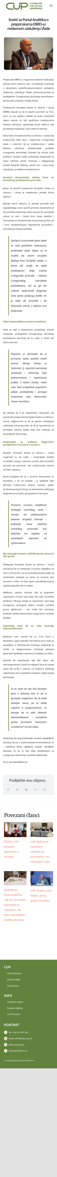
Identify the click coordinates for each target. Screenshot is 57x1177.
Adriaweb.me (29, 1060)
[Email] (44, 789)
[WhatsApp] (35, 789)
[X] (17, 789)
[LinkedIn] (26, 789)
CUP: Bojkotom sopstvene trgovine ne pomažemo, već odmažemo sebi (40, 851)
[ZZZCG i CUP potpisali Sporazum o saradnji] (15, 829)
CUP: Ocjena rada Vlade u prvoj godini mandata (40, 895)
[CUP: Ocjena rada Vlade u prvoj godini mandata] (41, 878)
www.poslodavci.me (18, 1050)
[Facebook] (8, 789)
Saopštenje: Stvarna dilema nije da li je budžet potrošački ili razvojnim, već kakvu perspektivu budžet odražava (15, 905)
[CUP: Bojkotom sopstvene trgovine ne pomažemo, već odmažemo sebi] (41, 829)
